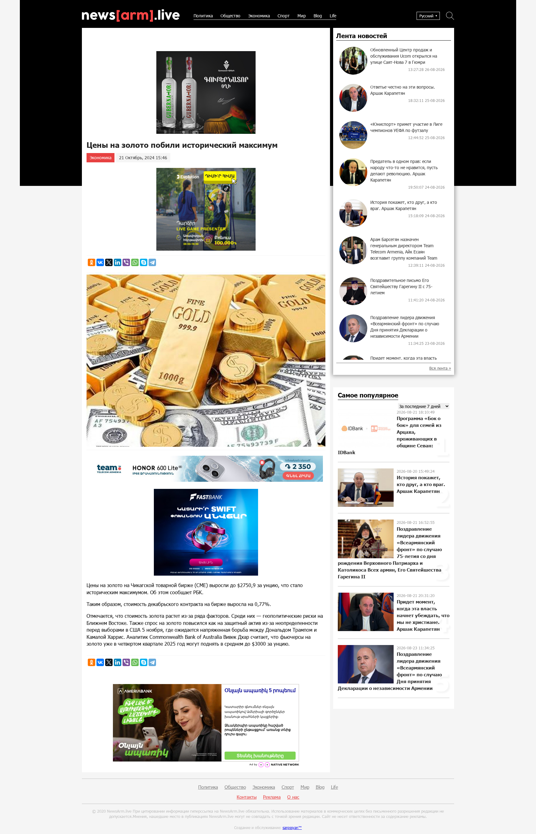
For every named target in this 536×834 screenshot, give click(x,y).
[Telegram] (152, 262)
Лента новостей (361, 36)
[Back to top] (525, 823)
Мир (301, 15)
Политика (203, 15)
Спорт (284, 15)
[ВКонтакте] (100, 262)
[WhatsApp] (135, 262)
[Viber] (126, 262)
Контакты (247, 797)
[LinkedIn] (117, 262)
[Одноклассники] (91, 262)
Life (333, 15)
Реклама (272, 797)
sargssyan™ (292, 827)
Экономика (259, 15)
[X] (109, 262)
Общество (230, 15)
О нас (293, 797)
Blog (318, 15)
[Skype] (143, 262)
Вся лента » (440, 368)
